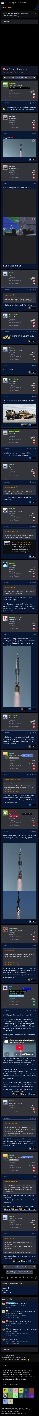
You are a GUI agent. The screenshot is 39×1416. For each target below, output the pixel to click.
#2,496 (34, 945)
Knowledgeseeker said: (11, 531)
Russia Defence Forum (13, 1317)
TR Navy (8, 1307)
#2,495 (34, 831)
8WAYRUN (23, 1413)
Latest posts (7, 1299)
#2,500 (34, 1233)
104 (29, 1000)
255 (29, 820)
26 (30, 515)
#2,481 (34, 103)
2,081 (33, 569)
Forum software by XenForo (16, 1408)
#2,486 (34, 365)
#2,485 (34, 332)
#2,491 (34, 582)
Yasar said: (7, 951)
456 (34, 122)
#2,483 (34, 183)
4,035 (33, 934)
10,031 (33, 1000)
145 (29, 763)
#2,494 (34, 775)
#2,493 (34, 733)
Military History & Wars (13, 1343)
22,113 (33, 820)
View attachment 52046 (11, 791)
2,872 (33, 279)
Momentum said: (9, 487)
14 (30, 279)
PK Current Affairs (11, 1335)
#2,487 (34, 396)
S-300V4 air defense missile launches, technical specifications (20, 1312)
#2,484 (34, 290)
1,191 (33, 321)
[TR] (4, 69)
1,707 (33, 438)
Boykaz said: (8, 295)
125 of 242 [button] (19, 78)
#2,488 (34, 449)
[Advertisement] (19, 45)
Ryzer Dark (10, 1356)
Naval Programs (19, 1303)
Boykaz (12, 116)
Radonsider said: (9, 1182)
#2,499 (34, 1176)
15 (30, 92)
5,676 (33, 515)
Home (24, 1360)
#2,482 (34, 133)
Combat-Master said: (11, 780)
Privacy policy (8, 1360)
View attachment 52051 (11, 962)
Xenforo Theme (10, 1411)
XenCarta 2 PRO (5, 1413)
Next (27, 78)
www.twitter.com (30, 571)
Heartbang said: (9, 1123)
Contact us (7, 1358)
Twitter (5, 1288)
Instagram (6, 1292)
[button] (2, 3)
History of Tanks (12, 1339)
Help (17, 1360)
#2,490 (34, 526)
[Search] (33, 2)
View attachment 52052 (11, 964)
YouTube (5, 1290)
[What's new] (29, 2)
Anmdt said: (8, 1238)
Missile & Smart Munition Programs (20, 1321)
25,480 (33, 623)
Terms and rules (20, 1358)
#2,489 (34, 482)
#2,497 (34, 1011)
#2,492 (34, 634)
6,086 (33, 92)
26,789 (33, 763)
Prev (12, 78)
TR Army (8, 1325)
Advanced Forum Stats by (18, 1410)
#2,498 (34, 1118)
